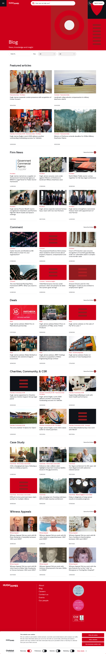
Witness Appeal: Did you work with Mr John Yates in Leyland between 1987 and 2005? (52, 537)
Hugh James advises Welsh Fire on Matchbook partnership (22, 325)
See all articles (88, 152)
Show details (80, 651)
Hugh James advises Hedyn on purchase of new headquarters (80, 356)
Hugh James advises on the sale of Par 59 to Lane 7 (81, 325)
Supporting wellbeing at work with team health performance (81, 396)
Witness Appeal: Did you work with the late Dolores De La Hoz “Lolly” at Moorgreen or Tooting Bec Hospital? (82, 568)
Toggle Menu (3, 3)
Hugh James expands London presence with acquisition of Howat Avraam (30, 98)
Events (42, 597)
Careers (42, 591)
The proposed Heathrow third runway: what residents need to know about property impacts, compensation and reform (52, 253)
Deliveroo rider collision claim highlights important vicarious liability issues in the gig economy (52, 468)
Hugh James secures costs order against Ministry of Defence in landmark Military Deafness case (51, 178)
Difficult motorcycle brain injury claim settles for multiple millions (23, 498)
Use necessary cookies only (93, 644)
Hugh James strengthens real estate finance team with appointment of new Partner (82, 211)
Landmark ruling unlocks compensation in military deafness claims (71, 98)
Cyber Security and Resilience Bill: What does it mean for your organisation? (22, 252)
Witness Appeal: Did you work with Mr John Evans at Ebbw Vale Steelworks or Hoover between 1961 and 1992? (23, 568)
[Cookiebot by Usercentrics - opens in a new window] (10, 651)
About (41, 585)
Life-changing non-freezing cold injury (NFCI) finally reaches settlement (52, 498)
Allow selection (93, 639)
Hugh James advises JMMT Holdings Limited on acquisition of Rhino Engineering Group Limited (52, 357)
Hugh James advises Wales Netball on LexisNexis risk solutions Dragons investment (23, 357)
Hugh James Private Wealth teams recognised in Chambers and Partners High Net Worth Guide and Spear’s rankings (23, 211)
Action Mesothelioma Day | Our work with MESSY (82, 429)
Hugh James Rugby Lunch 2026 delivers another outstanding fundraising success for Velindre (27, 137)
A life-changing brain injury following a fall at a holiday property (23, 467)
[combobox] (47, 54)
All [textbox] (40, 54)
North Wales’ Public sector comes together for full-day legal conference (82, 177)
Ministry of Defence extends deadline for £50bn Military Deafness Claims (74, 137)
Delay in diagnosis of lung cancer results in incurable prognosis (80, 498)
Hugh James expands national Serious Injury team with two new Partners (53, 210)
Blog (41, 588)
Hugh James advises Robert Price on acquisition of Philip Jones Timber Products (52, 326)
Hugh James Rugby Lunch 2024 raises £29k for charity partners (52, 429)
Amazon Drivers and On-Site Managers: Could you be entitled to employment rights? (81, 285)
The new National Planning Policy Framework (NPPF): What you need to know (23, 285)
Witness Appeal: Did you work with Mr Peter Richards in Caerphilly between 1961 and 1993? (23, 537)
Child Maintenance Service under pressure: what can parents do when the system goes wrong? (52, 285)
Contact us (43, 594)
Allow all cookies (93, 635)
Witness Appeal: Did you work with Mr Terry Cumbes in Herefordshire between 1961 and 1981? (82, 537)
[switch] (44, 651)
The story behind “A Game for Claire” (23, 428)
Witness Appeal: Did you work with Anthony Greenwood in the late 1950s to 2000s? (53, 568)
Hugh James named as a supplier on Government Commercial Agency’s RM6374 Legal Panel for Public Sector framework (23, 178)
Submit (33, 3)
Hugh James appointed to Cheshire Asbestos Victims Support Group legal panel (23, 397)
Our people (43, 600)
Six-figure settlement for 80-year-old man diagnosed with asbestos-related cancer (82, 468)
